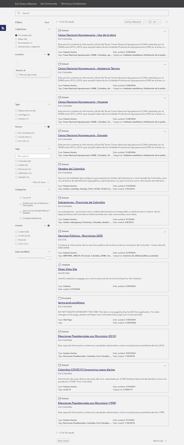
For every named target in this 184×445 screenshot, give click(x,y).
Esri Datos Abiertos (26, 3)
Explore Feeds (3, 28)
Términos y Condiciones (73, 3)
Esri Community (49, 3)
